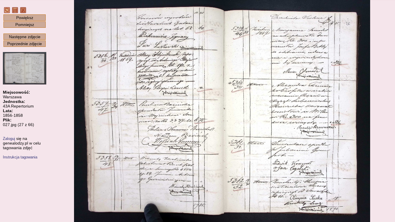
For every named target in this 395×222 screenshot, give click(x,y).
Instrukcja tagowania (20, 157)
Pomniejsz (24, 24)
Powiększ (24, 17)
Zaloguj (9, 138)
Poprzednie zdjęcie (24, 43)
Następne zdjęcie (24, 36)
